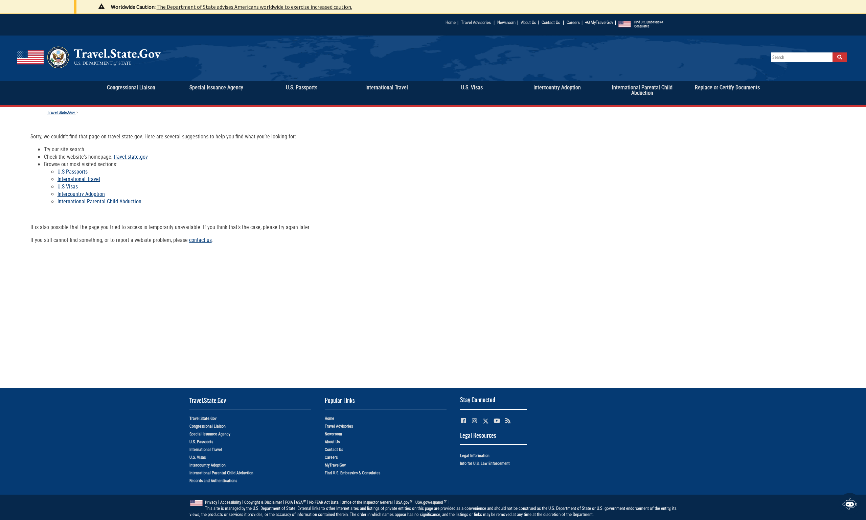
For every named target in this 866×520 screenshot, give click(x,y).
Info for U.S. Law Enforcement (485, 463)
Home (451, 22)
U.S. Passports (201, 441)
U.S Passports (73, 171)
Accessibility (230, 502)
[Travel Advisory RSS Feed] (507, 421)
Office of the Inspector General (367, 502)
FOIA (289, 502)
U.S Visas (68, 186)
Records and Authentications (213, 480)
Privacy (211, 502)
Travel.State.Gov (61, 112)
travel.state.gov (131, 156)
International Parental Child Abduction (99, 201)
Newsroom (506, 22)
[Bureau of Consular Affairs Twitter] (485, 421)
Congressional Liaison (207, 426)
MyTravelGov (601, 22)
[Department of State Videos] (497, 421)
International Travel (79, 179)
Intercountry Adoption (81, 194)
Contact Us (551, 22)
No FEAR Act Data (324, 502)
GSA (299, 502)
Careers (573, 22)
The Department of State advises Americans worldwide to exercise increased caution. (254, 6)
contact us (200, 240)
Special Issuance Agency (209, 433)
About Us (530, 22)
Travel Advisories (476, 22)
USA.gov (402, 502)
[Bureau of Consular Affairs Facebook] (463, 421)
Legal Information (474, 455)
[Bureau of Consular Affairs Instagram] (474, 421)
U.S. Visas (197, 457)
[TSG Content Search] (840, 57)
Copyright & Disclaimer (263, 502)
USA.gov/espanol (429, 502)
